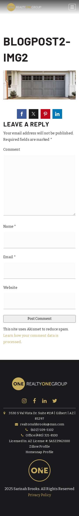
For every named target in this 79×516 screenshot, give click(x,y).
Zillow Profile (39, 446)
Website (10, 287)
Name (9, 226)
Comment (11, 149)
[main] (39, 180)
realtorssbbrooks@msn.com (42, 424)
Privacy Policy (39, 495)
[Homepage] (24, 7)
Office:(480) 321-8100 (42, 435)
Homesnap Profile (40, 452)
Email (9, 257)
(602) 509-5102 (42, 430)
